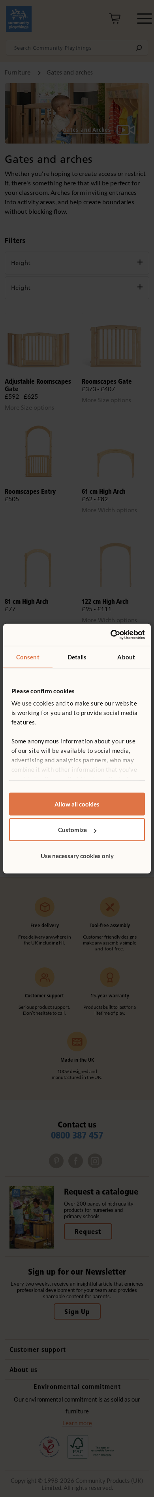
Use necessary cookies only (77, 855)
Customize (72, 829)
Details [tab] (77, 656)
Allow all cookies (77, 803)
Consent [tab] (27, 656)
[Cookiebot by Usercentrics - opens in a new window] (111, 635)
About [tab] (126, 656)
